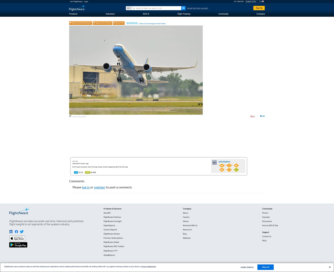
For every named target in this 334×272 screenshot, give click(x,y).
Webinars (187, 238)
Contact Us (266, 236)
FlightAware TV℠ (111, 251)
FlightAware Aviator (112, 234)
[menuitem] (73, 14)
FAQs (264, 241)
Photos (265, 213)
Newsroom (187, 230)
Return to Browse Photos (81, 23)
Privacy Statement (148, 267)
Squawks (266, 217)
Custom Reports (110, 230)
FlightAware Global (111, 242)
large (81, 116)
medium (74, 116)
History (186, 221)
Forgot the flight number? (197, 8)
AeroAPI (107, 213)
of (79, 172)
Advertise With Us (190, 225)
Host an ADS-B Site (270, 225)
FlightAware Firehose (112, 217)
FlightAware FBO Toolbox (114, 246)
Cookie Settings (247, 267)
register (99, 187)
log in (86, 187)
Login (86, 1)
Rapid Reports (109, 225)
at (91, 172)
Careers (186, 217)
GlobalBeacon (109, 255)
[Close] (330, 267)
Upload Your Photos (103, 23)
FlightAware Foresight (113, 221)
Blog (185, 234)
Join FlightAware (76, 1)
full (85, 116)
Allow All (265, 267)
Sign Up (259, 8)
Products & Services (112, 209)
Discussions (267, 221)
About (185, 213)
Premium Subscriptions (113, 238)
